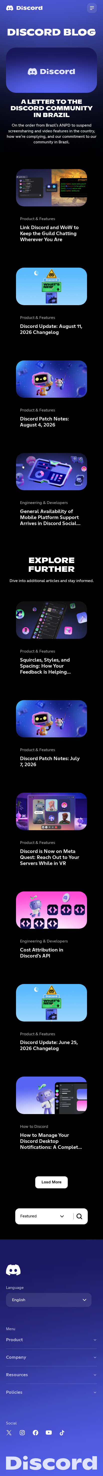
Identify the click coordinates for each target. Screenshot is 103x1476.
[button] (42, 1216)
